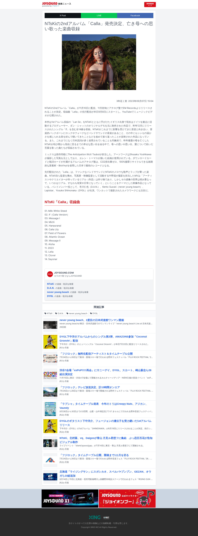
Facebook (135, 15)
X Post (63, 15)
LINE (99, 15)
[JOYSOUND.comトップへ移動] (150, 4)
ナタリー (55, 6)
